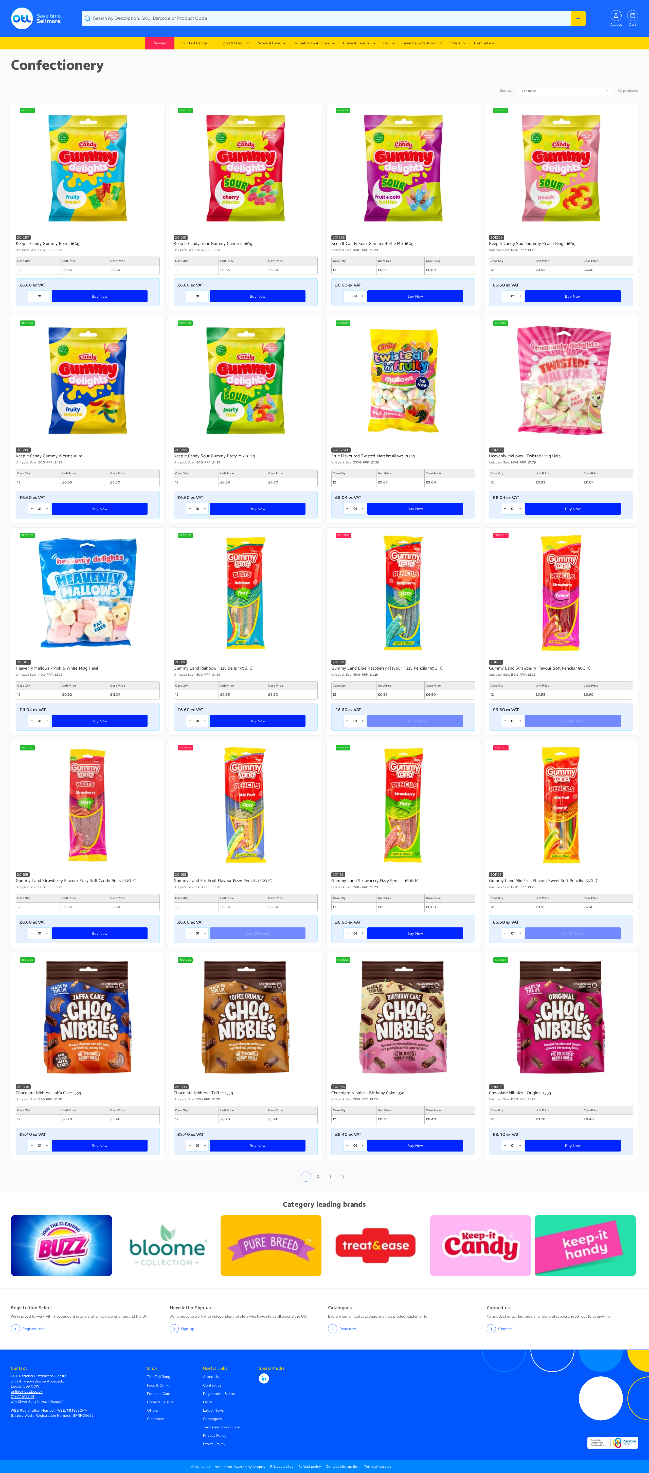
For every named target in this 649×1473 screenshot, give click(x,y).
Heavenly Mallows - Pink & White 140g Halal (57, 668)
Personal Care (268, 43)
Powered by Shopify (249, 1467)
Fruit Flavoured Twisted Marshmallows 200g (373, 456)
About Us (211, 1376)
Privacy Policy (214, 1435)
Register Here (34, 1328)
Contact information (342, 1466)
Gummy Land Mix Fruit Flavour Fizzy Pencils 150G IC (223, 881)
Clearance (155, 1418)
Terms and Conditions (221, 1427)
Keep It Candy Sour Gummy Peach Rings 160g (532, 244)
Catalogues (212, 1418)
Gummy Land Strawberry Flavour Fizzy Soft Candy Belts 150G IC (76, 881)
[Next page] (343, 1177)
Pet (386, 43)
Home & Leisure (356, 43)
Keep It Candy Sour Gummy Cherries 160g (213, 244)
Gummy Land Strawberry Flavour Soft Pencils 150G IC (539, 668)
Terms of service (377, 1466)
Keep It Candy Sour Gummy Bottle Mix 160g (372, 244)
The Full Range (160, 1376)
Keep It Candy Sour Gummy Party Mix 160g (214, 456)
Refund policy (309, 1466)
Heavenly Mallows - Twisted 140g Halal (525, 456)
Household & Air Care (312, 43)
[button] (231, 43)
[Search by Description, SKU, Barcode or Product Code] (578, 18)
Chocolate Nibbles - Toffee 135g (203, 1093)
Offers (455, 43)
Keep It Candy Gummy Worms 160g (49, 456)
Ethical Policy (214, 1443)
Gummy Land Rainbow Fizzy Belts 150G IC (213, 668)
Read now (347, 1328)
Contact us (212, 1385)
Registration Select (219, 1393)
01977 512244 (22, 1396)
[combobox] (333, 18)
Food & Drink (232, 43)
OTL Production (219, 1467)
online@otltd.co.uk (27, 1391)
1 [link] (306, 1176)
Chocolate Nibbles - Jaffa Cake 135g (48, 1093)
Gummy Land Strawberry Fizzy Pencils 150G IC (375, 881)
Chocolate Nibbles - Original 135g (520, 1093)
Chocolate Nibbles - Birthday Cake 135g (368, 1093)
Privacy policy (282, 1466)
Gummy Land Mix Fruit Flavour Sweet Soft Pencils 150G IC (543, 881)
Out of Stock (415, 720)
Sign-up (187, 1328)
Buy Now (99, 296)
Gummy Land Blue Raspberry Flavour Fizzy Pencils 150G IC (386, 668)
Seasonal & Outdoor (419, 43)
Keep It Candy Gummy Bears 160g (48, 244)
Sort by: (506, 90)
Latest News (213, 1410)
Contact (505, 1328)
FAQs (207, 1401)
